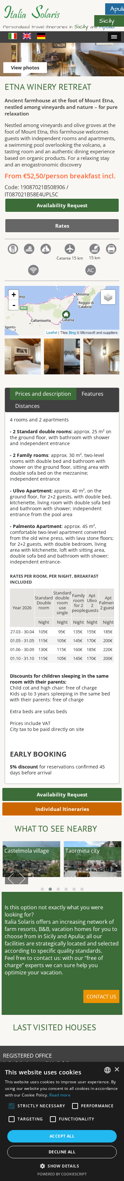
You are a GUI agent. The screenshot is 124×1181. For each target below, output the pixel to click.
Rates (62, 225)
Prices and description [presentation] (43, 393)
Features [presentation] (92, 393)
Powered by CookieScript (62, 1173)
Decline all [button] (62, 1152)
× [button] (116, 1069)
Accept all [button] (62, 1136)
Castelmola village (26, 850)
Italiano (13, 36)
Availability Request (62, 205)
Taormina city (82, 850)
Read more (59, 1095)
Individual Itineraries (62, 809)
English (27, 36)
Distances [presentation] (27, 406)
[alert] (62, 1121)
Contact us (101, 996)
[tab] (43, 394)
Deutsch (41, 36)
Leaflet (51, 332)
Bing (72, 332)
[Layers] (108, 297)
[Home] (36, 16)
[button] (62, 1166)
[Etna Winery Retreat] (66, 314)
